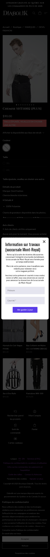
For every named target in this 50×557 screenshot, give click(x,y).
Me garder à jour (25, 310)
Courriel (11, 300)
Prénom (11, 290)
